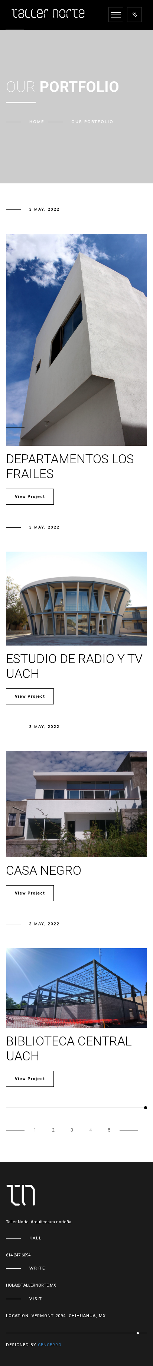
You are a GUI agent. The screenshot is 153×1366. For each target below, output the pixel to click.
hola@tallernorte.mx (31, 1285)
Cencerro (50, 1345)
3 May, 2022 (44, 209)
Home (36, 121)
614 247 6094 (18, 1255)
